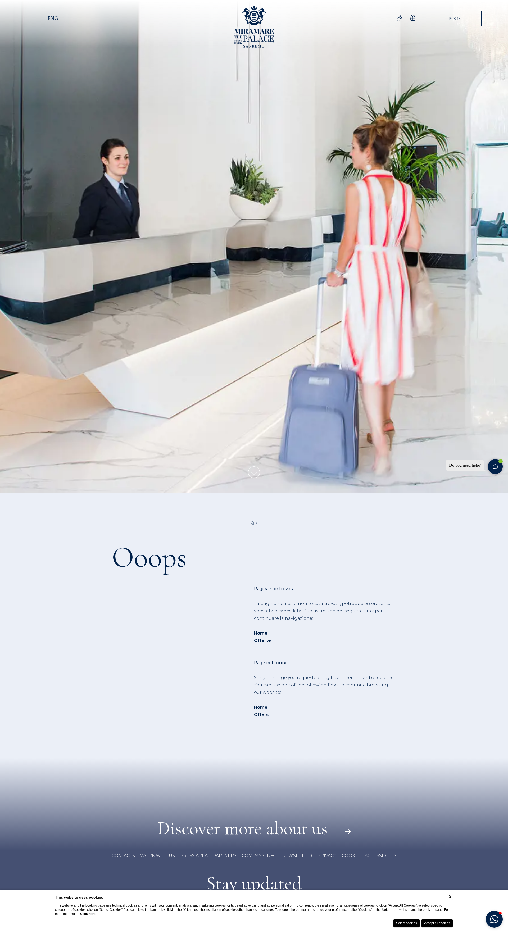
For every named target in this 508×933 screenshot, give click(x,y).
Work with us (157, 855)
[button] (494, 919)
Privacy (327, 855)
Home (260, 633)
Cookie (350, 855)
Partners (225, 855)
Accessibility (381, 855)
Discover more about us (244, 828)
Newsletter (297, 855)
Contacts (123, 855)
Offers (261, 714)
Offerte (262, 640)
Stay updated (254, 883)
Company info (259, 855)
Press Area (194, 855)
